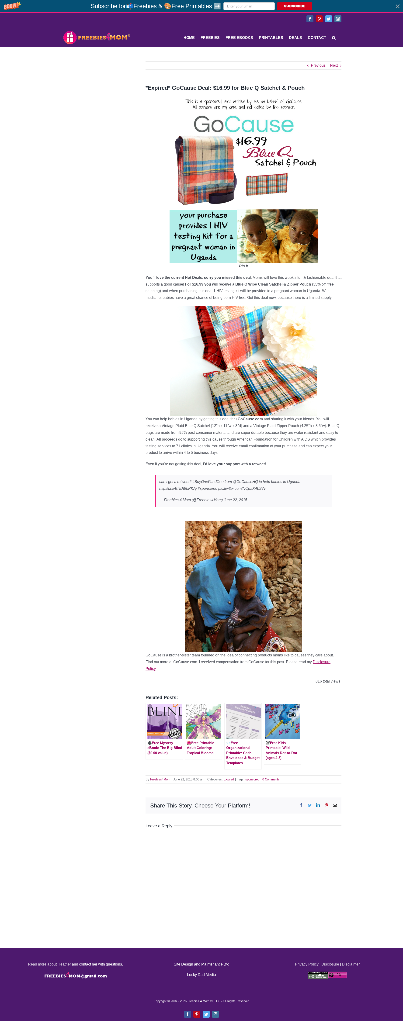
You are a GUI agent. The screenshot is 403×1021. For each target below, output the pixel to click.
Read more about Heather (49, 964)
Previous (318, 65)
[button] (201, 6)
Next (334, 65)
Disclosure (330, 964)
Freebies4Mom (160, 779)
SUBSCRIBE (294, 6)
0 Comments (271, 779)
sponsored (252, 779)
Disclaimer (351, 964)
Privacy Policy (307, 964)
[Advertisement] (97, 90)
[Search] (334, 37)
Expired (229, 779)
